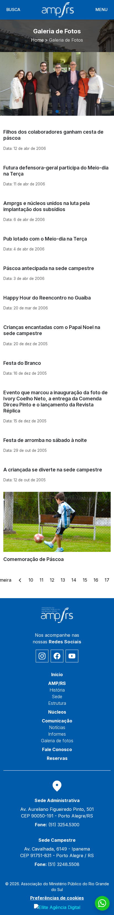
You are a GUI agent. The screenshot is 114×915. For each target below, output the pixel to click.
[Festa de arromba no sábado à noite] (57, 443)
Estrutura (57, 703)
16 (96, 580)
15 (85, 580)
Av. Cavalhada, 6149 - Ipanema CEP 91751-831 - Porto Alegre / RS (57, 852)
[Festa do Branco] (57, 366)
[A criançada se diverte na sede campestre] (57, 472)
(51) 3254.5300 (57, 824)
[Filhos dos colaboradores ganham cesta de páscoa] (57, 138)
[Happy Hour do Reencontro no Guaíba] (57, 300)
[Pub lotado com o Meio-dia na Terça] (57, 241)
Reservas (57, 758)
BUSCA (13, 9)
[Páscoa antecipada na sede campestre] (57, 271)
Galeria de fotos (57, 740)
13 (63, 580)
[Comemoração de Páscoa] (57, 527)
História (57, 690)
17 (107, 580)
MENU (101, 9)
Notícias (57, 727)
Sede (57, 696)
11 (41, 580)
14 (73, 580)
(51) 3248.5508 (57, 864)
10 (30, 580)
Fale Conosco (57, 749)
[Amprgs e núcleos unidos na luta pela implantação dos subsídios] (57, 209)
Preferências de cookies (57, 898)
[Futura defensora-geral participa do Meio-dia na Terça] (57, 173)
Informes (57, 734)
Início (57, 674)
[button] (46, 111)
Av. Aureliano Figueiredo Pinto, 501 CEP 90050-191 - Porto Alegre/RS (57, 812)
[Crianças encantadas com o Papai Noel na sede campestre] (57, 333)
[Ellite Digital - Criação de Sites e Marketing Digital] (57, 907)
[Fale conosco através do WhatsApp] (102, 903)
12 (52, 580)
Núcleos (57, 712)
